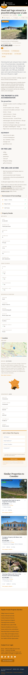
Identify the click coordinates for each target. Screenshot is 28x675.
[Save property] (25, 481)
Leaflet (13, 356)
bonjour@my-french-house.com (13, 652)
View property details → (7, 512)
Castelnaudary (5, 15)
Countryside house (7, 43)
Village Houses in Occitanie (7, 613)
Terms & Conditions (18, 672)
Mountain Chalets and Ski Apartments (10, 636)
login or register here (16, 653)
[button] (14, 348)
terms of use (19, 461)
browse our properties (6, 188)
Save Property (7, 17)
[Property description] (25, 500)
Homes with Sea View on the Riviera (9, 629)
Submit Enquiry (14, 459)
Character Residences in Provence (9, 627)
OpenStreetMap (19, 356)
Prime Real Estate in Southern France (10, 631)
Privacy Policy (9, 672)
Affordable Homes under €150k (8, 624)
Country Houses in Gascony (7, 618)
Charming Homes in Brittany (8, 622)
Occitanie (15, 15)
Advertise (3, 673)
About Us (3, 672)
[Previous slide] (2, 489)
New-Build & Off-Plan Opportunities (9, 638)
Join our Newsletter (8, 660)
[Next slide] (26, 489)
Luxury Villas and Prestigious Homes (10, 633)
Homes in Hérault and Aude (7, 615)
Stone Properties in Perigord (8, 620)
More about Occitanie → (6, 375)
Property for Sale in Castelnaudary (9, 41)
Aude (11, 15)
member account (5, 191)
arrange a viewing (6, 186)
